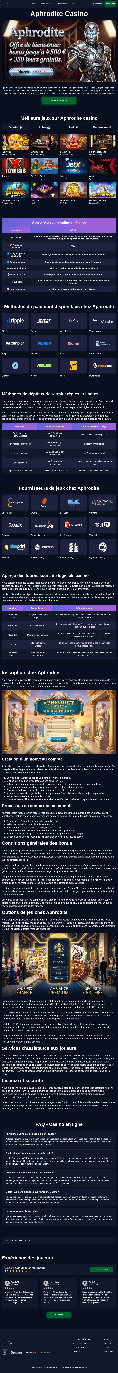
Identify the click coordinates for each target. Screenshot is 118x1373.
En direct (43, 127)
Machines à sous (100, 127)
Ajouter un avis (102, 1269)
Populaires (13, 127)
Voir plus (59, 1315)
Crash (71, 127)
